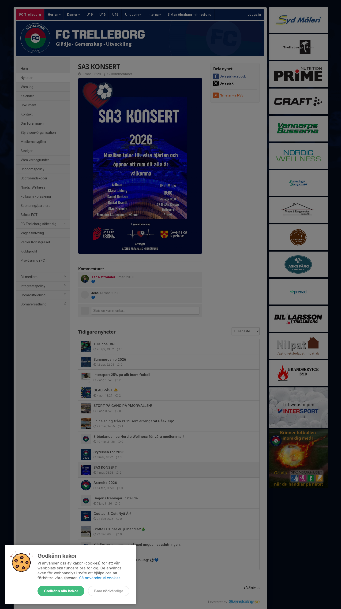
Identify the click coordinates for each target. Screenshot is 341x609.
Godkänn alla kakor (61, 591)
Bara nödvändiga (108, 591)
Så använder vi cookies (99, 578)
